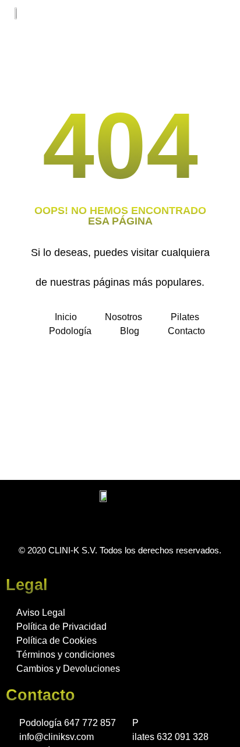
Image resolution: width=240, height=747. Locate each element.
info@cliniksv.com (56, 737)
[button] (219, 15)
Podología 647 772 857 (67, 723)
